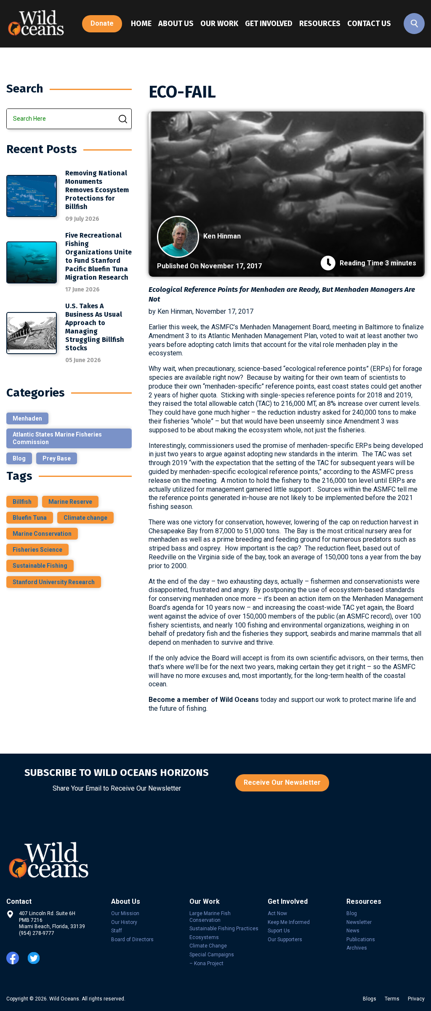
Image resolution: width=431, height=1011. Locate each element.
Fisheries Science (37, 549)
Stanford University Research (54, 582)
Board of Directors (132, 939)
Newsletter (359, 922)
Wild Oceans (64, 999)
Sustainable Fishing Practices (223, 929)
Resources (320, 23)
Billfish (22, 501)
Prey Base (57, 458)
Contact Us (369, 23)
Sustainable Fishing (40, 565)
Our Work (219, 23)
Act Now (277, 913)
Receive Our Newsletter (282, 782)
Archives (356, 948)
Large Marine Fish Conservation (210, 916)
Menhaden (27, 418)
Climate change (85, 517)
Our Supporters (285, 939)
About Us (176, 23)
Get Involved (269, 23)
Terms (392, 999)
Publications (360, 939)
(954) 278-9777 (36, 933)
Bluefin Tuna (30, 517)
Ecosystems (204, 937)
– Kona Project (206, 963)
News (352, 931)
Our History (124, 922)
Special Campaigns (211, 955)
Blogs (369, 999)
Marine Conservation (42, 533)
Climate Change (208, 946)
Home (141, 23)
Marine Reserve (70, 501)
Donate (102, 23)
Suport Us (279, 931)
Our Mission (125, 913)
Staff (116, 931)
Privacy (416, 999)
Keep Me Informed (289, 922)
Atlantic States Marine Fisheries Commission (57, 438)
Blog (19, 458)
